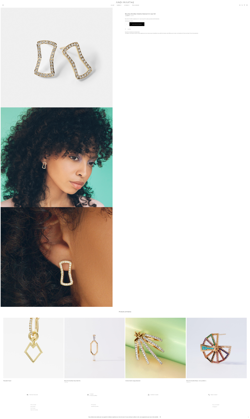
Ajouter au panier (137, 24)
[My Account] (240, 5)
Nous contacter (135, 5)
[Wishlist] (125, 29)
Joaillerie (119, 5)
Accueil (112, 5)
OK (160, 416)
